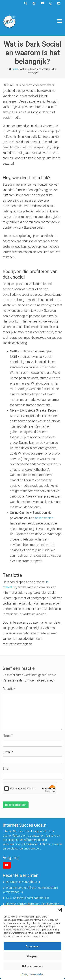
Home (15, 69)
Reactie (9, 688)
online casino (44, 518)
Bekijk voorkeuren (32, 966)
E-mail (8, 752)
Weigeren (32, 956)
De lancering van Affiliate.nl (23, 881)
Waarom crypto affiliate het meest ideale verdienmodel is (30, 890)
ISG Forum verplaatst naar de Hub (27, 898)
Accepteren (32, 946)
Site (5, 768)
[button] (59, 910)
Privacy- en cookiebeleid (33, 974)
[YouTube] (7, 865)
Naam (8, 735)
